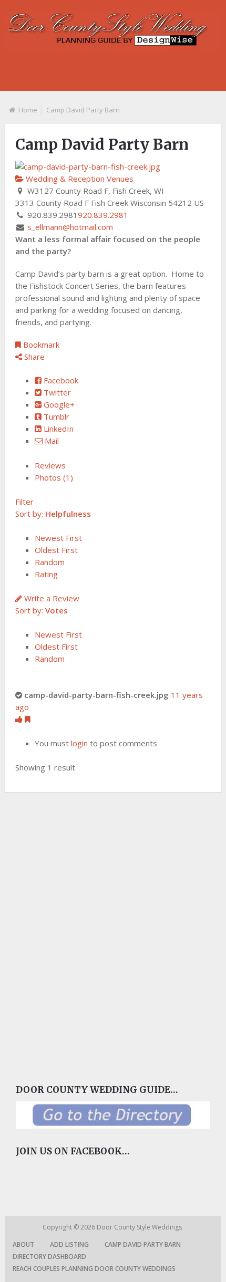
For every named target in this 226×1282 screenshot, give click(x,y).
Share (33, 356)
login (79, 743)
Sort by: (53, 513)
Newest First (58, 538)
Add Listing (69, 1244)
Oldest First (56, 550)
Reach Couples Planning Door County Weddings (94, 1268)
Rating (46, 574)
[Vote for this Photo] (20, 719)
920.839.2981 (103, 215)
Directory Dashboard (49, 1256)
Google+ (58, 404)
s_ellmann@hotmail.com (70, 227)
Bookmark (40, 344)
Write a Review (50, 598)
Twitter (56, 392)
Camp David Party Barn (143, 1244)
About (23, 1244)
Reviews (50, 465)
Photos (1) (54, 477)
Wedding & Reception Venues (78, 178)
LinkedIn (58, 428)
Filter (24, 501)
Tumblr (55, 416)
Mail (51, 440)
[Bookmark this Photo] (27, 719)
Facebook (60, 380)
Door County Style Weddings (140, 1227)
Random (50, 562)
